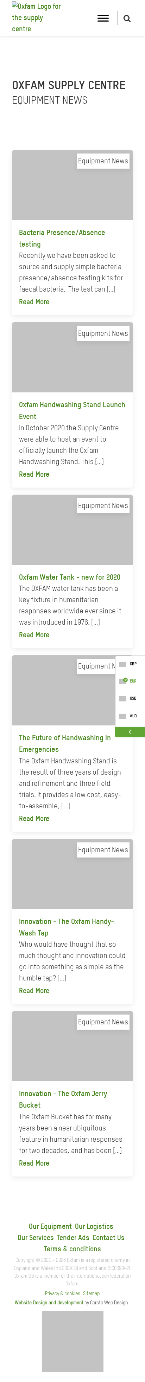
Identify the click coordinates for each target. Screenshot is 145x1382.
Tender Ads (73, 1238)
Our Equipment (50, 1227)
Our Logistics (94, 1227)
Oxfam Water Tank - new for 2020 (69, 577)
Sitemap (91, 1293)
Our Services (36, 1238)
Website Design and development (49, 1302)
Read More (34, 302)
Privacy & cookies (62, 1293)
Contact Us (109, 1238)
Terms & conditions (72, 1249)
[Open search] (127, 18)
